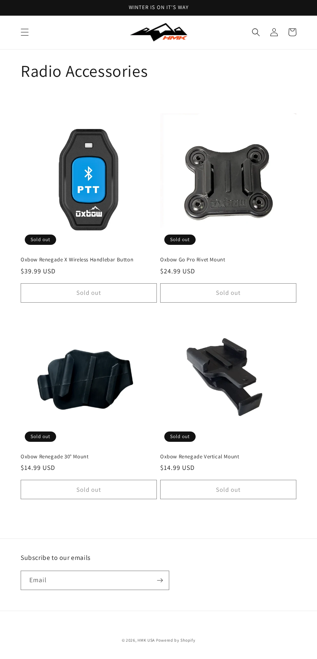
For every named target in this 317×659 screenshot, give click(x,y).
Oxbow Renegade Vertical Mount (199, 456)
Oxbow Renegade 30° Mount (54, 456)
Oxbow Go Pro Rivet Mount (192, 259)
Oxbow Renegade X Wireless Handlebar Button (77, 259)
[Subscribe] (160, 580)
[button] (25, 32)
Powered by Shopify (176, 640)
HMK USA (146, 640)
